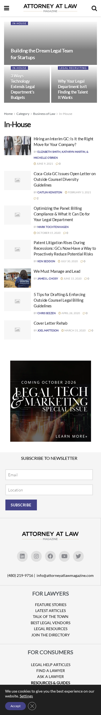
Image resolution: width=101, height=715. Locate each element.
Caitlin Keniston (49, 192)
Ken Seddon (46, 261)
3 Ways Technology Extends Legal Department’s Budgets (23, 86)
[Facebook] (50, 556)
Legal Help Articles (50, 664)
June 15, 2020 (72, 278)
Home (8, 114)
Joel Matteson (48, 330)
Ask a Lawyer (50, 676)
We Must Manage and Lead (57, 271)
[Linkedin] (22, 556)
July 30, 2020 (69, 261)
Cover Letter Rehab (50, 323)
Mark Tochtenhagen (53, 226)
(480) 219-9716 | (21, 575)
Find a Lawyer (50, 670)
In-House (19, 23)
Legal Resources (50, 628)
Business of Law (44, 114)
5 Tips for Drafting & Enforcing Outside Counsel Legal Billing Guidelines (59, 300)
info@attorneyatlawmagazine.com (65, 575)
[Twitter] (78, 556)
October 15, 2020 (48, 232)
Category (22, 114)
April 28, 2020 (70, 313)
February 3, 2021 (79, 192)
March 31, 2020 (75, 330)
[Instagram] (36, 556)
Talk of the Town (50, 616)
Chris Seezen (46, 313)
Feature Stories (50, 604)
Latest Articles (50, 610)
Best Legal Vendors (50, 622)
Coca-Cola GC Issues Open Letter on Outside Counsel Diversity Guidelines (65, 179)
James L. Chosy (47, 278)
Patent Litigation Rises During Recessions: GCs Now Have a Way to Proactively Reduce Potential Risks (65, 248)
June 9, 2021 (44, 163)
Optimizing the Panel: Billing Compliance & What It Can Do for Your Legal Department (62, 214)
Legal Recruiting (73, 67)
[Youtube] (64, 556)
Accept (15, 706)
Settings (26, 696)
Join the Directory (50, 635)
